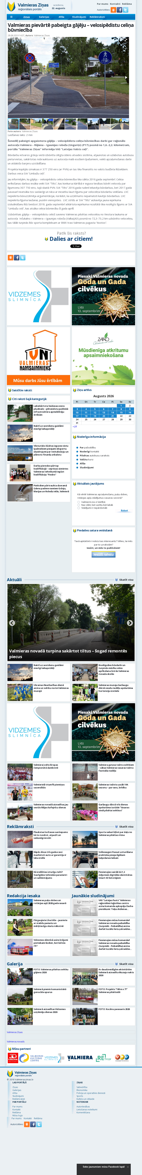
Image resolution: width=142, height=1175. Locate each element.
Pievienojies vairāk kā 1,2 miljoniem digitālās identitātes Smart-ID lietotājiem (115, 874)
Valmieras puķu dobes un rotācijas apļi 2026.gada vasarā (50, 902)
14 (112, 412)
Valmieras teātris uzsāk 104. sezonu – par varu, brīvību (113, 786)
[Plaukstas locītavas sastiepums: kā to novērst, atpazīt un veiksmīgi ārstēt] (20, 839)
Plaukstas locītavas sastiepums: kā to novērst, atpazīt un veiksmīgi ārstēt (51, 835)
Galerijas (44, 16)
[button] (120, 11)
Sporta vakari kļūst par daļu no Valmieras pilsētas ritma (115, 833)
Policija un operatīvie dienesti (91, 1093)
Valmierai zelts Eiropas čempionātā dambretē (46, 766)
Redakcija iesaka (23, 895)
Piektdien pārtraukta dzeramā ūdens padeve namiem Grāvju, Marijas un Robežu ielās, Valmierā (51, 488)
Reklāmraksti (97, 16)
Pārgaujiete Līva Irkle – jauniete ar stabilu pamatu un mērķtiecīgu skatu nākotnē (50, 923)
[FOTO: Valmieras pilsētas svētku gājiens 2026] (20, 977)
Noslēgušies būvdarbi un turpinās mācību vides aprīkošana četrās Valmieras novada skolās (114, 669)
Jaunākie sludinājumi (93, 895)
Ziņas (26, 16)
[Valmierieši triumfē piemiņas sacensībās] (20, 792)
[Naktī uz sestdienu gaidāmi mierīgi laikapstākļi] (20, 433)
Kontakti (115, 3)
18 (86, 416)
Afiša (61, 16)
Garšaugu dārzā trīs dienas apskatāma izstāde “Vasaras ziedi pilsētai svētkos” (114, 807)
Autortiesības (83, 1106)
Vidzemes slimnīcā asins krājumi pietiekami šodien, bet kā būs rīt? (51, 942)
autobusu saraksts (94, 455)
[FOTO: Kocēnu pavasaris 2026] (85, 1016)
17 (77, 416)
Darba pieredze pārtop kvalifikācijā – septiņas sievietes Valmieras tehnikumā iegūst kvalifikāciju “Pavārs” (51, 470)
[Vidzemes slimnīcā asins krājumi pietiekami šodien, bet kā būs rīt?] (20, 947)
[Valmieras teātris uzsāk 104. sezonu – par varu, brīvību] (85, 792)
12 (95, 412)
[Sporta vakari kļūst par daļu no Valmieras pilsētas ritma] (85, 839)
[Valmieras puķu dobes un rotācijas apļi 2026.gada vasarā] (20, 907)
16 (130, 412)
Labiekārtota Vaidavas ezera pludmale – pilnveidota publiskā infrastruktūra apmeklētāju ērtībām (51, 410)
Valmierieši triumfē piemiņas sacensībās (49, 786)
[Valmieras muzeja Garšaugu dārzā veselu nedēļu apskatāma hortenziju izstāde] (85, 692)
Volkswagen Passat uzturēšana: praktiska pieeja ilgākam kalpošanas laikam (116, 854)
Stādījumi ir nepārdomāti (94, 507)
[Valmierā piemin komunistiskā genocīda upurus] (20, 996)
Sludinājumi (79, 16)
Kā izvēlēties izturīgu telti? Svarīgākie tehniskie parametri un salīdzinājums (50, 874)
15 (121, 412)
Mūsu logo (17, 1115)
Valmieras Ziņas (15, 1032)
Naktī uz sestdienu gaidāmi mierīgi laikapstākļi (48, 427)
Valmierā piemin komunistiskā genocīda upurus (50, 991)
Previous (12, 623)
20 (104, 416)
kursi (86, 459)
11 (86, 412)
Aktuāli (14, 579)
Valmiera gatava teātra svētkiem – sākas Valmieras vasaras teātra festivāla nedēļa (116, 767)
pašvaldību (88, 447)
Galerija (15, 964)
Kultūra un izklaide (85, 1098)
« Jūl (75, 426)
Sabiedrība (82, 1087)
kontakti (89, 451)
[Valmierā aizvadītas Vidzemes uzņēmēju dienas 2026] (20, 1016)
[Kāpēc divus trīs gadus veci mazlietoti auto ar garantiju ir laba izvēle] (20, 859)
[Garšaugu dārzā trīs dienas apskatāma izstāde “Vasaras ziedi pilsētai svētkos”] (85, 812)
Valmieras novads (15, 1041)
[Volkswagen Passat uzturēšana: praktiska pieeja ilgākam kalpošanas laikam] (85, 859)
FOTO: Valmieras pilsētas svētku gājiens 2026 (51, 971)
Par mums (102, 3)
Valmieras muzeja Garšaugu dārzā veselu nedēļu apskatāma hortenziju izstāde (116, 687)
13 (104, 412)
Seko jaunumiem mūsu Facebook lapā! (104, 1166)
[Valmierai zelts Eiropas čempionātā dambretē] (20, 772)
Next (129, 623)
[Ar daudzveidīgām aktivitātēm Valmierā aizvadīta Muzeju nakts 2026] (85, 977)
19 (95, 416)
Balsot (124, 510)
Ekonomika (82, 1090)
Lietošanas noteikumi (87, 1109)
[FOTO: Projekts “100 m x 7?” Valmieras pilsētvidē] (85, 996)
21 (112, 416)
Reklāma (127, 3)
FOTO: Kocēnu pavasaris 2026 (114, 1009)
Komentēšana (83, 1112)
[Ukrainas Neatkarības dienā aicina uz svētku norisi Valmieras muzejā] (20, 692)
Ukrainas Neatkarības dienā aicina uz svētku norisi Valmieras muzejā (51, 687)
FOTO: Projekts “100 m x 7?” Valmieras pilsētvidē (113, 991)
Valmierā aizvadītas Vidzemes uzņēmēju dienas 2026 (49, 1011)
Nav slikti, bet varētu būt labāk (97, 504)
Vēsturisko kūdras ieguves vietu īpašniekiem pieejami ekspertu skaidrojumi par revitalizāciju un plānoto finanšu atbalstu (51, 450)
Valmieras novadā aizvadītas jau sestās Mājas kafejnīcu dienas (51, 806)
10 (77, 412)
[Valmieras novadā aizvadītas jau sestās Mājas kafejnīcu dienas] (20, 812)
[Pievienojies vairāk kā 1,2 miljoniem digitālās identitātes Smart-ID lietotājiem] (85, 879)
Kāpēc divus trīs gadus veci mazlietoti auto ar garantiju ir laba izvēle (50, 854)
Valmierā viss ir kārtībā (93, 502)
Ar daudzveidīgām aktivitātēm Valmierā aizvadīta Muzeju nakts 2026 (116, 972)
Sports (80, 1096)
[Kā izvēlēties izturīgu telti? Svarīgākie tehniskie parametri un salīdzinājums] (20, 879)
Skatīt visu (126, 579)
